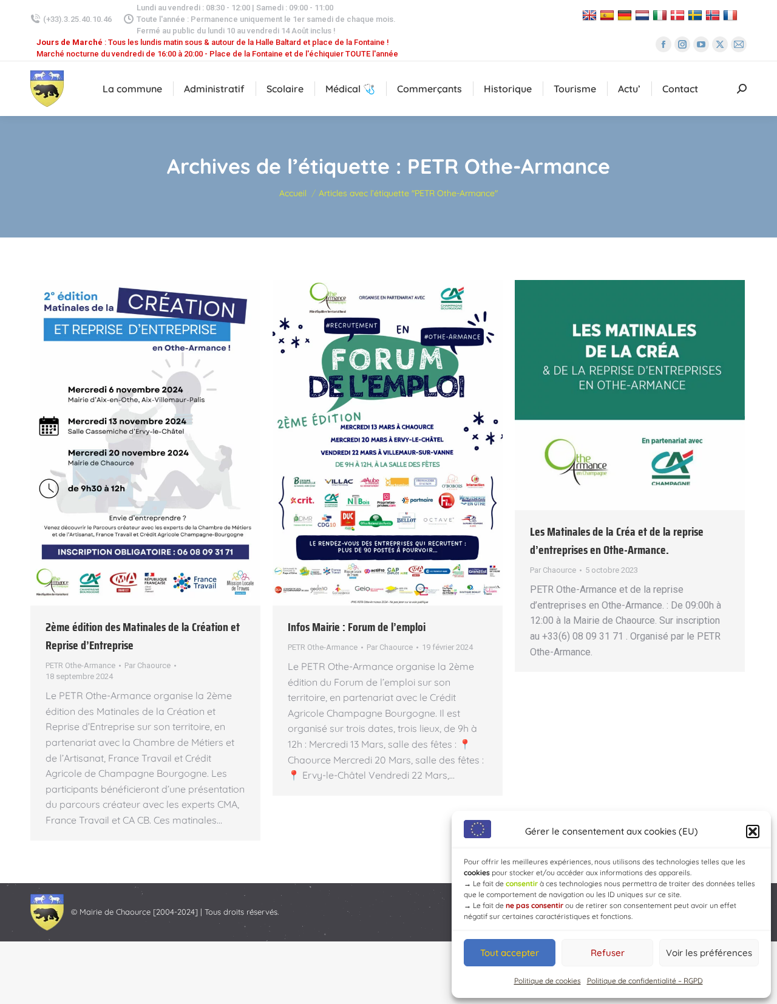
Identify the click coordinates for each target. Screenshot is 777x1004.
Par (147, 665)
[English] (591, 15)
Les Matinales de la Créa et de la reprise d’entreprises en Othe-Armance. (617, 540)
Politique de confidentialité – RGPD (645, 980)
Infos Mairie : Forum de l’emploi (357, 627)
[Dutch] (644, 15)
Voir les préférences (709, 952)
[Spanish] (608, 15)
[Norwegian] (714, 15)
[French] (732, 15)
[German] (626, 15)
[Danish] (679, 15)
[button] (753, 831)
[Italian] (661, 15)
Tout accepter (509, 952)
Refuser (608, 952)
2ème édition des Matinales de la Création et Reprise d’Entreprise (143, 636)
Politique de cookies (547, 980)
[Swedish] (696, 15)
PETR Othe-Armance (80, 665)
